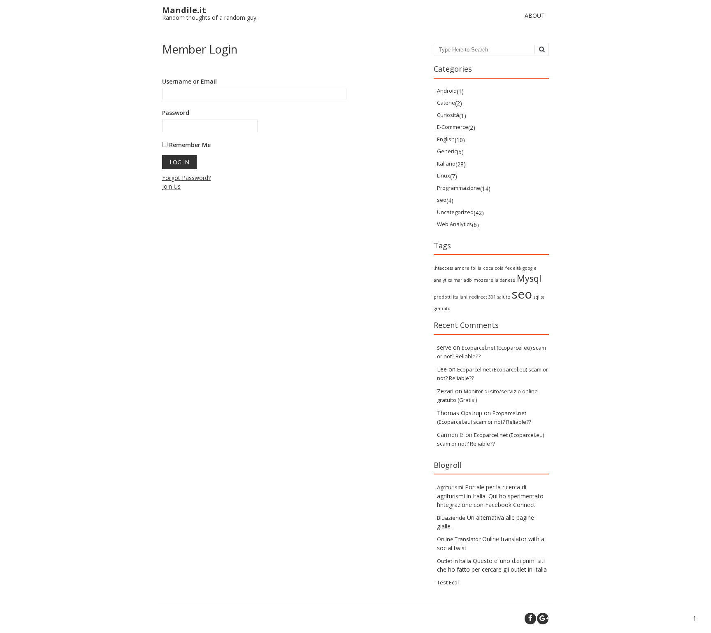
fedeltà (513, 268)
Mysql (529, 278)
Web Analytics (454, 224)
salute (503, 297)
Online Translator (459, 539)
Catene (446, 102)
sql (536, 297)
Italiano (446, 163)
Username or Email (189, 81)
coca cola (493, 268)
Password (175, 113)
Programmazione (458, 188)
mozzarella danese (494, 280)
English (446, 139)
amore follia (468, 268)
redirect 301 (482, 297)
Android (447, 90)
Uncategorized (455, 212)
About (535, 15)
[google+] (543, 618)
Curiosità (448, 115)
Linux (443, 175)
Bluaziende (451, 517)
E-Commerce (452, 127)
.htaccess (443, 268)
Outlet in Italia (454, 561)
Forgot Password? (186, 178)
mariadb (462, 280)
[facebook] (530, 618)
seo (441, 199)
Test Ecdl (448, 582)
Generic (447, 151)
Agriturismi (450, 487)
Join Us (171, 186)
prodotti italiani (450, 297)
